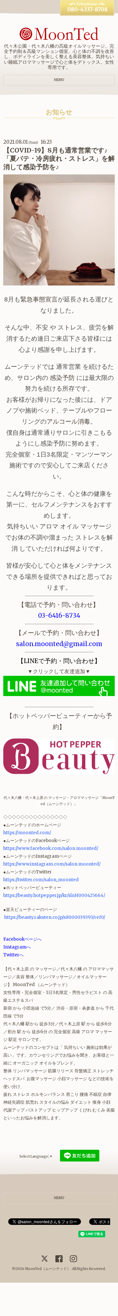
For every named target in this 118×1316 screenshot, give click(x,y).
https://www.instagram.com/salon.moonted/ (52, 864)
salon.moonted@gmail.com (59, 644)
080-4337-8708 (87, 9)
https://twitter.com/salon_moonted (41, 880)
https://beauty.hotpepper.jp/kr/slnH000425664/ (54, 895)
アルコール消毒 (68, 421)
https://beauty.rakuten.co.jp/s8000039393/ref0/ (54, 917)
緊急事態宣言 (39, 299)
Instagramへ (17, 947)
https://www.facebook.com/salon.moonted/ (50, 848)
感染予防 (62, 377)
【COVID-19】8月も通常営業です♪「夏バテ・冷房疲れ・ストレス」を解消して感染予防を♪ (59, 158)
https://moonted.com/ (27, 833)
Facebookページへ (22, 939)
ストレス (70, 327)
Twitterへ (13, 955)
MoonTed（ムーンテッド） (47, 1269)
